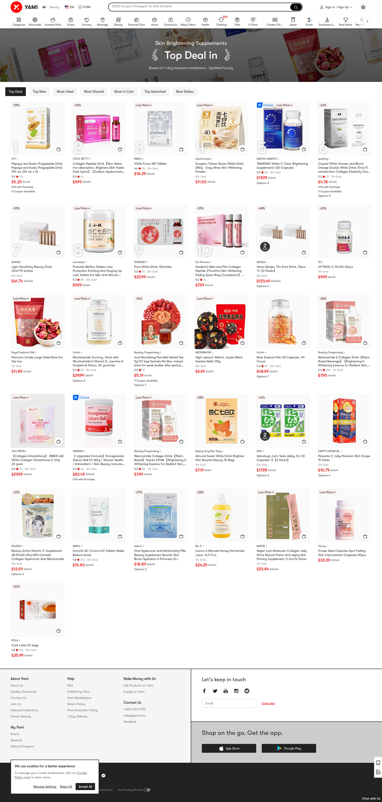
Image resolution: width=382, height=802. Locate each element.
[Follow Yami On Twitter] (215, 691)
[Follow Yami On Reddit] (247, 691)
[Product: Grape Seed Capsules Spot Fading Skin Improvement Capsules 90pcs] (344, 515)
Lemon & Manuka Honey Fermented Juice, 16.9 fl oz (219, 552)
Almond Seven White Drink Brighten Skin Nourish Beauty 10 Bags (219, 458)
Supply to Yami (134, 691)
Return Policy (76, 704)
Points (15, 734)
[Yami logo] (24, 7)
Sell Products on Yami (138, 685)
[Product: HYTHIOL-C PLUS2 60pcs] (344, 231)
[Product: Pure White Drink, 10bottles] (160, 231)
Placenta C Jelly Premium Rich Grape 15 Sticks (344, 458)
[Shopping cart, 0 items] (363, 7)
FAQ (70, 685)
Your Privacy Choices (130, 789)
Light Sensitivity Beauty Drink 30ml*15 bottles (31, 268)
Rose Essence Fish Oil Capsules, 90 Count (281, 359)
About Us (17, 685)
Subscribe (268, 703)
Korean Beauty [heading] (21, 716)
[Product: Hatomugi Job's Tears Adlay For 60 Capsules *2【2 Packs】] (283, 421)
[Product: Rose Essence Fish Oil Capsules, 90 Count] (283, 322)
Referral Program (22, 746)
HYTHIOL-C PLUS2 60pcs (335, 267)
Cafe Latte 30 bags (24, 645)
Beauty (54, 7)
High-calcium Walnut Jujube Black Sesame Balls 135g (219, 359)
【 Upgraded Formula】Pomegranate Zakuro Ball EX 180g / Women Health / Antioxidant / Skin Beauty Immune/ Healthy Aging (98, 460)
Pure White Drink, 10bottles (153, 267)
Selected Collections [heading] (24, 710)
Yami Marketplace (79, 698)
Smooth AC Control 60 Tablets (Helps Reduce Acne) (98, 552)
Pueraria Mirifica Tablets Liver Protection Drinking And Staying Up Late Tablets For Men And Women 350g (97, 271)
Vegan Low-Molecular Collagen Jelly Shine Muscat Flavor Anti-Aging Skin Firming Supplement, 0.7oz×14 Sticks (282, 554)
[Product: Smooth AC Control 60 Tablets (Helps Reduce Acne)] (99, 515)
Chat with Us (371, 798)
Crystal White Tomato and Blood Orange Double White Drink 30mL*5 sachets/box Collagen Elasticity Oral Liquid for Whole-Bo (343, 168)
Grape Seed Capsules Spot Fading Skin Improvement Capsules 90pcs (342, 552)
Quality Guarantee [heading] (24, 691)
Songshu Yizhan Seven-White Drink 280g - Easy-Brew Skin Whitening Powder (219, 167)
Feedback (130, 721)
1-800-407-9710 (135, 709)
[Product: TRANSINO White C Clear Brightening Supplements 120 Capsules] (283, 128)
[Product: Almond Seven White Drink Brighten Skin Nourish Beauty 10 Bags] (222, 421)
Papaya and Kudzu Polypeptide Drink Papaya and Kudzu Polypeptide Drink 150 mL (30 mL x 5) (37, 167)
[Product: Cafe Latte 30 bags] (38, 610)
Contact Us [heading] (18, 698)
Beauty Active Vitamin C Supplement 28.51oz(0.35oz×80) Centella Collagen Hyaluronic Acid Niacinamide (37, 554)
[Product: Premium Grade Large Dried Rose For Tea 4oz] (38, 322)
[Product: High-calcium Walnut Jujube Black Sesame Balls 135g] (222, 322)
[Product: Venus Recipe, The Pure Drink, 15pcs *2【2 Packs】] (283, 231)
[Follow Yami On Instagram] (236, 691)
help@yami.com (135, 715)
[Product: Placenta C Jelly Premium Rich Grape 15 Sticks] (344, 421)
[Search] (296, 7)
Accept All (85, 786)
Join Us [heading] (16, 704)
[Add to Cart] (58, 149)
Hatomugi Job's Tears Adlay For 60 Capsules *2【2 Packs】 (281, 458)
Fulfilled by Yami (78, 691)
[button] (84, 7)
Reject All (66, 786)
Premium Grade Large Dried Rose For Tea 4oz (37, 359)
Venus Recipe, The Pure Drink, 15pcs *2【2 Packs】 (281, 268)
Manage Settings (44, 786)
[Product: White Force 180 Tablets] (160, 128)
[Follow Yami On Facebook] (204, 691)
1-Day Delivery (77, 716)
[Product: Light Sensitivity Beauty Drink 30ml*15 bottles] (38, 231)
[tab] (15, 91)
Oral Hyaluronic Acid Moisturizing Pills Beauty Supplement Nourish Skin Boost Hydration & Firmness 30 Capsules (160, 555)
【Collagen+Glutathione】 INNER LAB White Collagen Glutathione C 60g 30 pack (37, 460)
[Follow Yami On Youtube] (225, 691)
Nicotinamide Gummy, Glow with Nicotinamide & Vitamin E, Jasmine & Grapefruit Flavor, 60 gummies (98, 361)
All (44, 7)
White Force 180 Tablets (150, 163)
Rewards (16, 740)
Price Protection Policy (82, 710)
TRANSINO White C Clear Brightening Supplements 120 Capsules (282, 165)
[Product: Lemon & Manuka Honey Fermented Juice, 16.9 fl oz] (222, 515)
